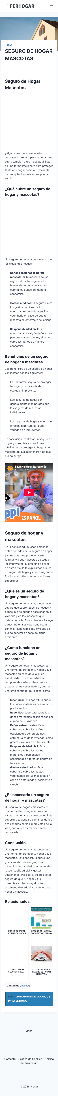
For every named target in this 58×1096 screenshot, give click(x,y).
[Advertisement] (29, 122)
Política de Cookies (30, 1059)
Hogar (8, 45)
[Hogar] (19, 6)
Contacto (10, 1059)
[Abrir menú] (51, 6)
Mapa (29, 1030)
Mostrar (25, 985)
